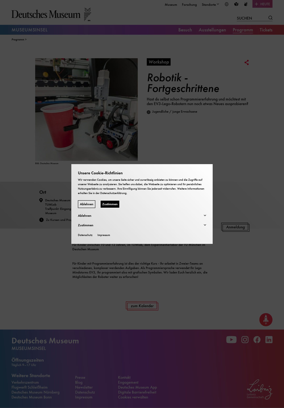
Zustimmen (110, 204)
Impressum (103, 235)
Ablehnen (86, 204)
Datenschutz (85, 235)
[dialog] (142, 204)
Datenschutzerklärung (113, 193)
